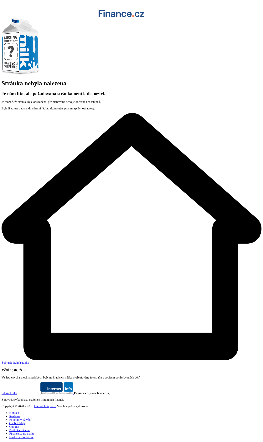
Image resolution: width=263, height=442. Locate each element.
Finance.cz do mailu (21, 433)
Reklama (14, 416)
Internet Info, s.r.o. (45, 406)
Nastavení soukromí (21, 437)
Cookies (14, 426)
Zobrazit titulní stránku (15, 362)
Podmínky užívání (20, 419)
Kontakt (14, 412)
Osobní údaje (17, 423)
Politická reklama (19, 430)
